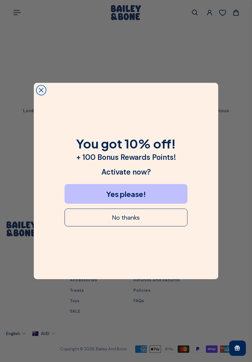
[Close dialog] (41, 90)
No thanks (126, 217)
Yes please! (126, 193)
